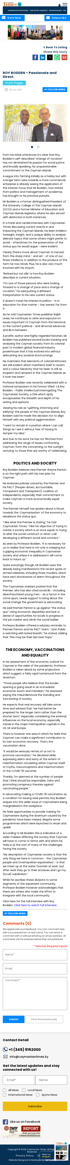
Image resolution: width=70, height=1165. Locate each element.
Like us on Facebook (25, 1122)
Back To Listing (56, 47)
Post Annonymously (44, 1019)
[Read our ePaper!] (61, 1161)
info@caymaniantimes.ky (29, 1057)
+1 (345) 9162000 (25, 1049)
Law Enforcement (39, 10)
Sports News (49, 1095)
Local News (35, 1090)
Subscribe (35, 1106)
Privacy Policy (25, 1155)
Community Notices (18, 10)
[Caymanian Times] (12, 4)
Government (55, 10)
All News (13, 1090)
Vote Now (14, 17)
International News (20, 1095)
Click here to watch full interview (35, 905)
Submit (13, 1019)
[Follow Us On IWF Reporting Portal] (35, 1132)
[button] (17, 32)
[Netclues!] (50, 1159)
